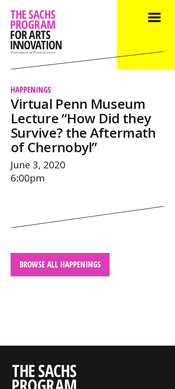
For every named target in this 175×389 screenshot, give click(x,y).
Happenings (31, 89)
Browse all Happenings (60, 264)
